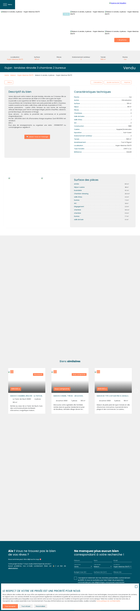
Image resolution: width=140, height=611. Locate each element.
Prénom (77, 560)
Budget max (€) (80, 572)
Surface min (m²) (100, 572)
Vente (6, 75)
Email (115, 560)
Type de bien (97, 564)
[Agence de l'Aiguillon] (123, 4)
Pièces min (117, 572)
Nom (95, 560)
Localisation (117, 564)
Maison (13, 75)
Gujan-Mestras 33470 (25, 75)
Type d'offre (77, 564)
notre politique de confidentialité (108, 601)
